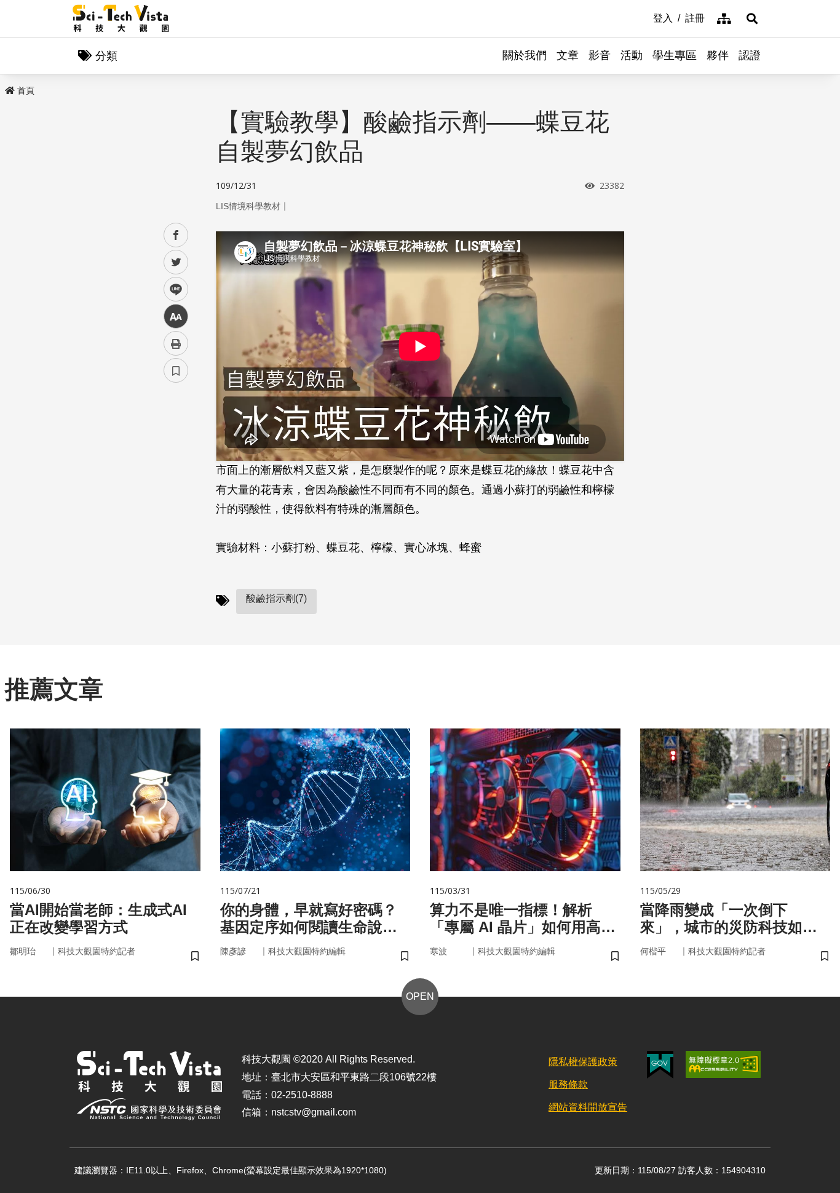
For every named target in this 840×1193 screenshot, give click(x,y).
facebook (176, 235)
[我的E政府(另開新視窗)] (660, 1065)
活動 (631, 55)
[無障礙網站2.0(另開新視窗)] (723, 1064)
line (172, 289)
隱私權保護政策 (583, 1061)
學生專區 (674, 55)
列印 (176, 343)
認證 (750, 55)
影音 (599, 55)
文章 (568, 55)
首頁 (25, 90)
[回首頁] (120, 18)
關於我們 (524, 55)
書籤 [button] (176, 370)
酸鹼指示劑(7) (276, 598)
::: (644, 17)
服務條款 (568, 1084)
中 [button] (176, 316)
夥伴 (718, 55)
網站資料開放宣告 (588, 1107)
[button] (752, 18)
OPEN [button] (420, 996)
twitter (176, 262)
